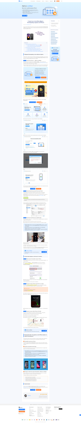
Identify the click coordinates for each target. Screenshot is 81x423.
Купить (43, 77)
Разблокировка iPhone (28, 24)
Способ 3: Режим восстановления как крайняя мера (33, 46)
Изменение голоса (53, 39)
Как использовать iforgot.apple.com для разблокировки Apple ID (54, 25)
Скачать (37, 77)
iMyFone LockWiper (41, 195)
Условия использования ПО (32, 411)
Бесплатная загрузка (32, 102)
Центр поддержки (48, 408)
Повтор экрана (53, 34)
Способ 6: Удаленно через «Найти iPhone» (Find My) (33, 50)
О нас (30, 408)
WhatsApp (38, 412)
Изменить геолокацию (40, 411)
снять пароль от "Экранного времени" (41, 74)
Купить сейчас (39, 102)
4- (43, 70)
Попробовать (24, 15)
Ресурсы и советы (39, 407)
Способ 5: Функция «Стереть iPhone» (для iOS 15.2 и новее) (34, 49)
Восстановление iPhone (54, 42)
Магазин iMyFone (21, 411)
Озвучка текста (53, 36)
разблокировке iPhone (32, 8)
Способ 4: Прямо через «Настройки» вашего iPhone (33, 48)
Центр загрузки (21, 409)
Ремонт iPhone (53, 31)
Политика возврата (31, 413)
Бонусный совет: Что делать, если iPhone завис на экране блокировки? (34, 51)
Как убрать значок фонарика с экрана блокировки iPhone (55, 23)
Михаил (29, 395)
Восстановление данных (54, 40)
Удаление (47, 413)
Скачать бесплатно (55, 53)
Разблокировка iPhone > (35, 404)
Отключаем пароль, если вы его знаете (30, 47)
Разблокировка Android (54, 33)
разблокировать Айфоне (43, 62)
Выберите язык (21, 413)
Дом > (32, 404)
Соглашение (30, 412)
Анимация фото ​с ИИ (40, 416)
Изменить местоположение (54, 37)
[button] (46, 42)
